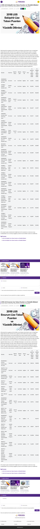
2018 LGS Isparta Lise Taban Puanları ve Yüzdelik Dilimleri (4, 487)
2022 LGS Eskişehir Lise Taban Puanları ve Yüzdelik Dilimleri (14, 240)
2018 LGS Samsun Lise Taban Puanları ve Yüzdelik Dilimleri (14, 270)
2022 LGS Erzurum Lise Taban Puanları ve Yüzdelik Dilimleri (14, 473)
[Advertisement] (20, 42)
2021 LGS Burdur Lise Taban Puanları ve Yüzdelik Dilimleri (24, 270)
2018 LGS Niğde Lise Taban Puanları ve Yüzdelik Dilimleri (4, 270)
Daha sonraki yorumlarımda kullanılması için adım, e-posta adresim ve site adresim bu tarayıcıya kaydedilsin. (18, 290)
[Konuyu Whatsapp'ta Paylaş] (25, 9)
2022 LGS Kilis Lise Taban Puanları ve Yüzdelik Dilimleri (25, 487)
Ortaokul (6, 6)
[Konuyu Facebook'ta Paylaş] (21, 9)
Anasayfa (2, 6)
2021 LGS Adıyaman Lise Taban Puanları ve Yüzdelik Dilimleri (14, 487)
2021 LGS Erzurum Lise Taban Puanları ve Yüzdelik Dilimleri (14, 471)
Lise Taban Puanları (10, 6)
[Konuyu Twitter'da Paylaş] (23, 9)
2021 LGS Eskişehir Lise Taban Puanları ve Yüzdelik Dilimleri (14, 238)
